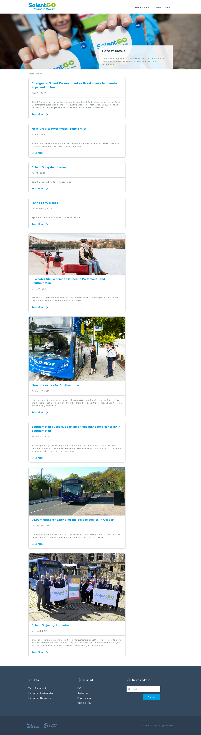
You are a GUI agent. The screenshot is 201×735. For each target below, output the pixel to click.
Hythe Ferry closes (45, 203)
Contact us (82, 693)
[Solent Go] (42, 9)
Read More (37, 114)
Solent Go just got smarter (50, 625)
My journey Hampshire (39, 698)
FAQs (168, 7)
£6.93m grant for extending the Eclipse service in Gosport (73, 520)
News (158, 7)
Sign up (151, 697)
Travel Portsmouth (37, 688)
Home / (32, 74)
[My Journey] (35, 728)
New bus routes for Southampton (55, 385)
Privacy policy (84, 698)
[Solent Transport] (51, 728)
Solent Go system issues (49, 167)
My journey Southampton (40, 693)
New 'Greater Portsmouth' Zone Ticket (59, 128)
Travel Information (142, 7)
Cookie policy (84, 703)
